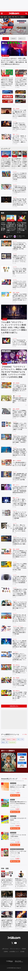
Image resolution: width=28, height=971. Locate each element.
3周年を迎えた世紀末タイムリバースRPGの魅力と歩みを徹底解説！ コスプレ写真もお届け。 (20, 400)
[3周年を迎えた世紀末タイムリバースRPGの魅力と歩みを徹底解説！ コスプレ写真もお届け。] (6, 398)
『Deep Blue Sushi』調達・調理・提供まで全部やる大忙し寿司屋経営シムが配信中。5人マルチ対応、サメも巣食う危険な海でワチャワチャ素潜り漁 (20, 452)
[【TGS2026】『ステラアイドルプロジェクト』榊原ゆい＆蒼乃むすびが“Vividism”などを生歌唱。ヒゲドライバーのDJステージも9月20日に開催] (14, 356)
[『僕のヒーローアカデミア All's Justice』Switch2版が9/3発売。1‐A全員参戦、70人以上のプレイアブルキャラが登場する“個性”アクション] (6, 603)
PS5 (13, 17)
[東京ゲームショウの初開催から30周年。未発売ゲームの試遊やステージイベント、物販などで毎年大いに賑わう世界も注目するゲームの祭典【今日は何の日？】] (6, 411)
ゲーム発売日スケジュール (10, 734)
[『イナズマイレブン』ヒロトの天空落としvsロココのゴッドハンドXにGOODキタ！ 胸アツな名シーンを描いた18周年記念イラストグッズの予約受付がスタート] (6, 282)
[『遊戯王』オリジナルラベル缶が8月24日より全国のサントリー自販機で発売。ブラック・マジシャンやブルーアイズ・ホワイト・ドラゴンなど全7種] (6, 256)
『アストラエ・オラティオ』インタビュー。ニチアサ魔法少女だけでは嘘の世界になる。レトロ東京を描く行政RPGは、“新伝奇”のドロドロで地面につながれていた (6, 162)
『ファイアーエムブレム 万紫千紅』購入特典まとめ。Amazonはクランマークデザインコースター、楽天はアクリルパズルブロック (7, 882)
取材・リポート (16, 134)
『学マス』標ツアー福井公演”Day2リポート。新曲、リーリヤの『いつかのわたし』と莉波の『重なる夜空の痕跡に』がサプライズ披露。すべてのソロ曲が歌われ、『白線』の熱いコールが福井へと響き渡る (19, 502)
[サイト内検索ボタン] (26, 13)
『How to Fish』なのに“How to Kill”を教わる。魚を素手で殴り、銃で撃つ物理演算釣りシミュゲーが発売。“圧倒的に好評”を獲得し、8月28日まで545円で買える (20, 439)
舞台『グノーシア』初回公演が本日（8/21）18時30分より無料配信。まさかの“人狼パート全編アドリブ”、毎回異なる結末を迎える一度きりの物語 (20, 643)
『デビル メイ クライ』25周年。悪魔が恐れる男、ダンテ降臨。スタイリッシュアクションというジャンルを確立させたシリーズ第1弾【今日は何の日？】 (20, 113)
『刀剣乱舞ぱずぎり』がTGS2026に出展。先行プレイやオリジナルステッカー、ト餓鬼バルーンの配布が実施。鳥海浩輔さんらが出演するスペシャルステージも (20, 592)
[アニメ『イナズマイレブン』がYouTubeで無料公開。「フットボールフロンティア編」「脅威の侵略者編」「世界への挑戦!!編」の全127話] (6, 243)
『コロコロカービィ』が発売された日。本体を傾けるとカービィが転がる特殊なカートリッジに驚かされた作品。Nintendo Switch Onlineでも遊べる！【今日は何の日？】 (7, 81)
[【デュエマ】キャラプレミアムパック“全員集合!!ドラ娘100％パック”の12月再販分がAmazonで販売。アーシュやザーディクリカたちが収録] (6, 680)
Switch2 (5, 17)
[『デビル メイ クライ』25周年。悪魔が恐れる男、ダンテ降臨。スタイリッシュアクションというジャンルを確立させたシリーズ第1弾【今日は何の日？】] (6, 111)
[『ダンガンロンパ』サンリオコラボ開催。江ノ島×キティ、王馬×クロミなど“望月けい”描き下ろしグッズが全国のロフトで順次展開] (6, 513)
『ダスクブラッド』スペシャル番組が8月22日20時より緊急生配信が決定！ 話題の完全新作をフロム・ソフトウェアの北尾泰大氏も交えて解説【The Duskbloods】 (20, 541)
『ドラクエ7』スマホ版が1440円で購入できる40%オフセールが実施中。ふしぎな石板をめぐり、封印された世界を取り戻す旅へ (20, 176)
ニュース (15, 121)
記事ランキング (22, 38)
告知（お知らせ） (16, 664)
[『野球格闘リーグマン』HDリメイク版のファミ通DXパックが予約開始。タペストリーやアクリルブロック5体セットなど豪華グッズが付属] (6, 424)
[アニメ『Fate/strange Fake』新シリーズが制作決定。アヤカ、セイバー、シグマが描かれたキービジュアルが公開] (22, 218)
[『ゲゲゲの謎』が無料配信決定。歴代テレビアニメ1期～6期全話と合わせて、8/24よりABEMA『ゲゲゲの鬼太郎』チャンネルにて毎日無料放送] (6, 577)
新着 (2, 17)
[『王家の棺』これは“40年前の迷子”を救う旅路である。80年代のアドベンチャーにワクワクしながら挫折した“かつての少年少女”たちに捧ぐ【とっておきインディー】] (11, 218)
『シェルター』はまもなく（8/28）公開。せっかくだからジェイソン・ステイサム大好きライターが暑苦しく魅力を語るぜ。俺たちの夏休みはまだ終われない (14, 61)
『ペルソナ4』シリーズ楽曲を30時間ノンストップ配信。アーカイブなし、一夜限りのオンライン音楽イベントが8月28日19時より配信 (20, 566)
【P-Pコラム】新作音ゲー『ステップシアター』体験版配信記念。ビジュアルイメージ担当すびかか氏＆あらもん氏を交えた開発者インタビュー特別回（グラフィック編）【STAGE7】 (20, 553)
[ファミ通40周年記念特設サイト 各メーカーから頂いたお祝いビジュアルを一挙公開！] (6, 463)
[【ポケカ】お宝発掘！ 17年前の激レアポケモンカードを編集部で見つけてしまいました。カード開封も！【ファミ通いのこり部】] (6, 693)
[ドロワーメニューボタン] (2, 13)
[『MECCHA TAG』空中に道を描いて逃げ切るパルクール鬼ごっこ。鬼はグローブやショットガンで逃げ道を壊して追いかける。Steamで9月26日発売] (6, 616)
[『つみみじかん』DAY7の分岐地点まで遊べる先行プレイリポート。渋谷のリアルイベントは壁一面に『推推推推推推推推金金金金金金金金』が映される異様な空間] (6, 487)
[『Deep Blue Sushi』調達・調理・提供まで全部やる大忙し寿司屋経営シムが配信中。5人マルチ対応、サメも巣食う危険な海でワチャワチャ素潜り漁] (6, 450)
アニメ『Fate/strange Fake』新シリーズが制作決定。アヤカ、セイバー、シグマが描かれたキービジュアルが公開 (21, 226)
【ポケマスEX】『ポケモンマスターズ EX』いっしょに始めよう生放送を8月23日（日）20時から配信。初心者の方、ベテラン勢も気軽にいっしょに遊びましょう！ (20, 669)
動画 (2, 213)
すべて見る (24, 212)
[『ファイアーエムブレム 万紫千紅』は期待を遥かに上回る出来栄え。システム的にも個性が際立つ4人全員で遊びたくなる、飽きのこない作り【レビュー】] (7, 914)
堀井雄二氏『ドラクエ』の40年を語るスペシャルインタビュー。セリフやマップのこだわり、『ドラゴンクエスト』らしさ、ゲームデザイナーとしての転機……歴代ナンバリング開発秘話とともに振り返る (21, 882)
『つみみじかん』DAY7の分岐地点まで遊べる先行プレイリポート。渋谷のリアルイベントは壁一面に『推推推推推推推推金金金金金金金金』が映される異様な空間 (20, 489)
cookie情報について (14, 951)
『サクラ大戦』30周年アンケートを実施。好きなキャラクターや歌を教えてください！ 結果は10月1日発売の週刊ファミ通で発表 (13, 30)
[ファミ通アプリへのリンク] (9, 961)
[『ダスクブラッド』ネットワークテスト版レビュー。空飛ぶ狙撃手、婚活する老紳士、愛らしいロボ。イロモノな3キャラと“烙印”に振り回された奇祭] (21, 894)
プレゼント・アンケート (7, 27)
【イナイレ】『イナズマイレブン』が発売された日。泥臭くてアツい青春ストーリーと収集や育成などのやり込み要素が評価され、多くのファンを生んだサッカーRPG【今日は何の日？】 (19, 387)
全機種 (3, 739)
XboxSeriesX (12, 742)
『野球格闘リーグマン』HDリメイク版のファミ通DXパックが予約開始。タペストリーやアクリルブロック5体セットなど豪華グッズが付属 (20, 426)
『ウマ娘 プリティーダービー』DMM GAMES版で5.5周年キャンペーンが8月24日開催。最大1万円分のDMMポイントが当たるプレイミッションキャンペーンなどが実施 (19, 189)
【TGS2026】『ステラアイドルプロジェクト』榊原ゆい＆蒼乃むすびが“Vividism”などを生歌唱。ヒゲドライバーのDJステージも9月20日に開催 (14, 371)
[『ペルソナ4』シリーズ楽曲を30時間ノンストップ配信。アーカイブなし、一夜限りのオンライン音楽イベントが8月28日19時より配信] (6, 564)
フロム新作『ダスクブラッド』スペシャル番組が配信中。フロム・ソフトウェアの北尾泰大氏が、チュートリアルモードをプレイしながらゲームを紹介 (19, 126)
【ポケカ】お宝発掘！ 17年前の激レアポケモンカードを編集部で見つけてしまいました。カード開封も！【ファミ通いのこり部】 (20, 695)
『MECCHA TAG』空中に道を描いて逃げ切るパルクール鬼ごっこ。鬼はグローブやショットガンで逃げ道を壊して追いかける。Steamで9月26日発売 (19, 618)
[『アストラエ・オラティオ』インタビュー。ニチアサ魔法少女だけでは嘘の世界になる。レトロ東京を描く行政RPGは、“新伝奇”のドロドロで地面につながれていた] (6, 153)
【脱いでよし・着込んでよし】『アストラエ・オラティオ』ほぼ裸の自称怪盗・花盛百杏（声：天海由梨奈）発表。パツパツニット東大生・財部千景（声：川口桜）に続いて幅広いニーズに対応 (19, 528)
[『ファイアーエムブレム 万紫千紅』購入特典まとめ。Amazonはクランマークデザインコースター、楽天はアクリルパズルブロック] (7, 874)
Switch (9, 17)
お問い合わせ (5, 948)
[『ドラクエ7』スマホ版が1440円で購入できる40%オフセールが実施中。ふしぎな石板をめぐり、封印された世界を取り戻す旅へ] (6, 174)
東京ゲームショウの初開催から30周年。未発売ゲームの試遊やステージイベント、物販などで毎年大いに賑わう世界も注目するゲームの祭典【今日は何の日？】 (19, 413)
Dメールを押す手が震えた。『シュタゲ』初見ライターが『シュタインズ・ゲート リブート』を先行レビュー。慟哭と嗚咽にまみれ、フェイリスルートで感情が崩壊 (16, 162)
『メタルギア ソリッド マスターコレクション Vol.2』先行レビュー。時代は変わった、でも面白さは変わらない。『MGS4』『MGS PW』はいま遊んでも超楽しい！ (7, 902)
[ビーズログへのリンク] (19, 961)
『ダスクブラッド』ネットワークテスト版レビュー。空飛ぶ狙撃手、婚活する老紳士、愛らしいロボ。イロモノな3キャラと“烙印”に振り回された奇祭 (21, 902)
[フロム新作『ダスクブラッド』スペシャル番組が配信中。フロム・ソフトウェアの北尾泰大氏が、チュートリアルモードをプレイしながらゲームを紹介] (6, 124)
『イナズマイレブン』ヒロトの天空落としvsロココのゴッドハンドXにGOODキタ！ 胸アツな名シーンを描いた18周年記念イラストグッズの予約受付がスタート (19, 284)
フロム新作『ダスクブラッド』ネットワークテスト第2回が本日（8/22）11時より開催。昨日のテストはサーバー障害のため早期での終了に (14, 327)
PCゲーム (17, 17)
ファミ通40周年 (18, 460)
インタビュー (5, 156)
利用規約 (24, 948)
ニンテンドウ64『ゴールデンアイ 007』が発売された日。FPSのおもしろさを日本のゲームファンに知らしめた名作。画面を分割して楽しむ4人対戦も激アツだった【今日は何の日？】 (21, 81)
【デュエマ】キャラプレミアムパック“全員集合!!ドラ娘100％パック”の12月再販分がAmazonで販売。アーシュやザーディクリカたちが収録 (20, 682)
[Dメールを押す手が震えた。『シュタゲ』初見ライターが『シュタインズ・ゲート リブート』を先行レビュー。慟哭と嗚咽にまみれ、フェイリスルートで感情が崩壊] (17, 153)
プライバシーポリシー (15, 948)
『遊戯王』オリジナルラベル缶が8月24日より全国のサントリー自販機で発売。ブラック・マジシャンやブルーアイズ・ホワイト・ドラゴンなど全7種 (19, 258)
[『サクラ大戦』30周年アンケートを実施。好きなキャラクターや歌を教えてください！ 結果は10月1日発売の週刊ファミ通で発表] (14, 27)
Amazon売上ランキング (9, 779)
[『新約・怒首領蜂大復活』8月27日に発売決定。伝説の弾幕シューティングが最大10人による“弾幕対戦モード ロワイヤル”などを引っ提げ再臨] (6, 474)
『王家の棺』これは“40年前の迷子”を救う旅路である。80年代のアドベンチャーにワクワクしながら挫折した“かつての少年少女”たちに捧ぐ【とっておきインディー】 (11, 226)
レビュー (15, 156)
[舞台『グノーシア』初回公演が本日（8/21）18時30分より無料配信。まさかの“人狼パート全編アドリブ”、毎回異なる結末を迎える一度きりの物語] (6, 641)
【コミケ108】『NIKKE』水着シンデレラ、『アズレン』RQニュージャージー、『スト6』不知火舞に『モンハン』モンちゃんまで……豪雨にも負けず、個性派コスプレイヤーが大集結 (20, 139)
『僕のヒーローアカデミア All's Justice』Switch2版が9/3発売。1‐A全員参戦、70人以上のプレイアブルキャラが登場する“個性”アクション (20, 605)
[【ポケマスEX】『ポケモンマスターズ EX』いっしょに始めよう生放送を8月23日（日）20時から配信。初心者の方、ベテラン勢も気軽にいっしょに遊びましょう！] (6, 667)
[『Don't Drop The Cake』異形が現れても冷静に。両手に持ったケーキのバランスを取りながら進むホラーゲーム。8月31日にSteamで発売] (6, 200)
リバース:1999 (18, 396)
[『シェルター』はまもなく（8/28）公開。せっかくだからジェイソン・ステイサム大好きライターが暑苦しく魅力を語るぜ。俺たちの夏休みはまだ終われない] (14, 48)
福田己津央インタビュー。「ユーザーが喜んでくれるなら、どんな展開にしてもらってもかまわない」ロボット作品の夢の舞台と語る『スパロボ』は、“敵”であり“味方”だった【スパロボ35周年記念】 (19, 656)
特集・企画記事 (5, 55)
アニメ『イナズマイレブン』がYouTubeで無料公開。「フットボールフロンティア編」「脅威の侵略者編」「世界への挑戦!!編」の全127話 (20, 245)
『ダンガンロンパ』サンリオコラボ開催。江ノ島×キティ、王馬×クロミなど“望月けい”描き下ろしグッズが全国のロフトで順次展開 (20, 515)
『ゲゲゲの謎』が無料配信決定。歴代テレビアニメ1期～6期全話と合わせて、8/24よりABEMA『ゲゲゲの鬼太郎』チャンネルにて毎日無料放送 (20, 579)
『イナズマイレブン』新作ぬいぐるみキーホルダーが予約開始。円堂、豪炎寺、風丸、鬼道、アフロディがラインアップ (19, 271)
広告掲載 (22, 951)
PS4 (22, 739)
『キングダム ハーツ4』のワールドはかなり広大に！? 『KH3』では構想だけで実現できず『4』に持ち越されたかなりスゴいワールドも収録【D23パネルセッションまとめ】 (21, 922)
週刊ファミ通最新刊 (8, 750)
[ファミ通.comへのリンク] (14, 13)
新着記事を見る (14, 706)
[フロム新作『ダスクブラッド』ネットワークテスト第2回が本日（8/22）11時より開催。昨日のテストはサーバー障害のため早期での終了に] (14, 312)
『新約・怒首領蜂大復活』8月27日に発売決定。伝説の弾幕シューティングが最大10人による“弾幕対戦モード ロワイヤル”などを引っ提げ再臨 (20, 476)
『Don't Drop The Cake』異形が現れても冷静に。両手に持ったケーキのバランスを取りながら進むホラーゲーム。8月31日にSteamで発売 (20, 202)
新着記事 (13, 38)
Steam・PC (4, 742)
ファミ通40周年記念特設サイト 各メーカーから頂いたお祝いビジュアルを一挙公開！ (19, 464)
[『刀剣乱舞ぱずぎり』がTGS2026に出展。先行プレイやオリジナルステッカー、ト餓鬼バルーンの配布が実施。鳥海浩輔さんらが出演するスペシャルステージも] (6, 590)
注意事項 (6, 951)
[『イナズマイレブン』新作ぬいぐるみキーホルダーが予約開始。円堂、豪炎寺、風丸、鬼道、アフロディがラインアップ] (6, 269)
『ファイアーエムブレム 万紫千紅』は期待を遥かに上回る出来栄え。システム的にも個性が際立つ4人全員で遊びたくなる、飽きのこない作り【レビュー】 (7, 922)
